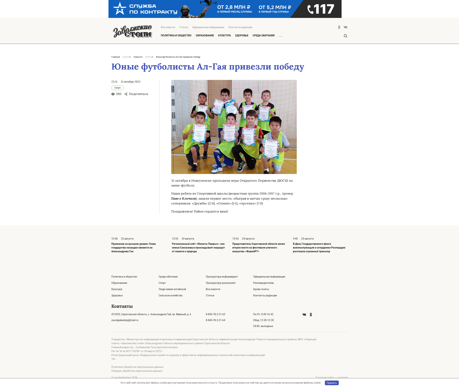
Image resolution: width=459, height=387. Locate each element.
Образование (205, 35)
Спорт (162, 282)
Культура (224, 35)
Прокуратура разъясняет (221, 282)
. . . (280, 35)
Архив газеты (261, 289)
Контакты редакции (240, 27)
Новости (138, 57)
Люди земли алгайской (172, 289)
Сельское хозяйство (171, 295)
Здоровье (241, 35)
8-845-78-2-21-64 (215, 320)
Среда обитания (264, 35)
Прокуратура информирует (222, 276)
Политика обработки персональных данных (137, 367)
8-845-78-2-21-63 (215, 314)
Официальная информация (208, 27)
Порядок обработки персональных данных (136, 370)
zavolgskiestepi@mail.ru (124, 320)
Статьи (183, 27)
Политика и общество (176, 35)
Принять (332, 382)
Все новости (213, 289)
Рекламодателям (263, 282)
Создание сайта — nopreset (332, 377)
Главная (115, 57)
